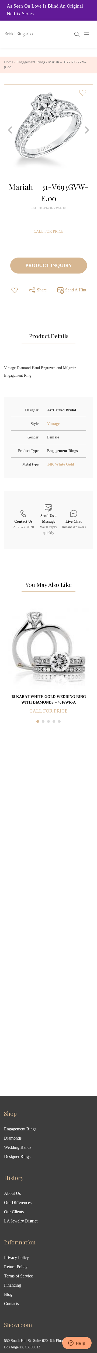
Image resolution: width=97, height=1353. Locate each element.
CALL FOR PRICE (49, 231)
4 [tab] (54, 721)
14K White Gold (60, 464)
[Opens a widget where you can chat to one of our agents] (77, 1343)
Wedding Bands (17, 1147)
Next (87, 130)
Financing (12, 1285)
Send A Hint (75, 290)
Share (41, 290)
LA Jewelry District (20, 1221)
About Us (12, 1193)
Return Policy (15, 1266)
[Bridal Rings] (11, 34)
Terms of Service (18, 1276)
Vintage (53, 424)
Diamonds (13, 1138)
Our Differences (18, 1202)
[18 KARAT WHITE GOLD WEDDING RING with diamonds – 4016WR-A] (48, 648)
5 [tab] (59, 721)
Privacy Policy (16, 1257)
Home (8, 62)
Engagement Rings (30, 62)
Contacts (11, 1303)
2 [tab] (43, 721)
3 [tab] (48, 721)
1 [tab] (37, 721)
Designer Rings (17, 1156)
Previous (10, 130)
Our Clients (14, 1211)
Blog (8, 1294)
